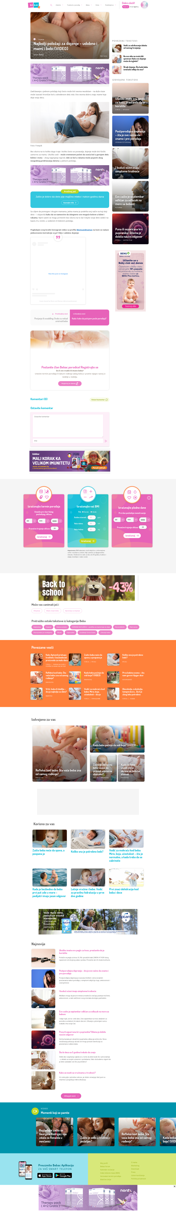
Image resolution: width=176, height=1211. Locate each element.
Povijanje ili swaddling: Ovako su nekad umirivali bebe (51, 320)
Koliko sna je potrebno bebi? (132, 656)
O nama (134, 1162)
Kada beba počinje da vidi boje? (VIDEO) (94, 674)
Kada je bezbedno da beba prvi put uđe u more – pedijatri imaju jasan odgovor (49, 892)
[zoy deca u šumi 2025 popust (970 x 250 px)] (88, 588)
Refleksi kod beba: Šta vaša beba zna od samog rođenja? (57, 675)
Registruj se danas (69, 383)
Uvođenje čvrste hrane (87, 632)
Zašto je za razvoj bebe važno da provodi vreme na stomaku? (102, 769)
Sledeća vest (80, 314)
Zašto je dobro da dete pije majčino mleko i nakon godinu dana (70, 196)
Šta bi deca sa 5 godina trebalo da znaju (77, 1052)
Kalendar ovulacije (107, 1170)
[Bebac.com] (34, 5)
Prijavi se (125, 7)
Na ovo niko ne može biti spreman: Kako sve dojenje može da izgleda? (134, 58)
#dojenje (37, 611)
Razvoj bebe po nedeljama (43, 632)
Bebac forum (105, 1166)
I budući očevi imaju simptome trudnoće (127, 169)
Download (135, 1169)
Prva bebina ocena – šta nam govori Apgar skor (133, 674)
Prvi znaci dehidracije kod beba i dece (124, 890)
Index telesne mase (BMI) (110, 1173)
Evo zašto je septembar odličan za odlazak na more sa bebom (129, 200)
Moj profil (104, 1163)
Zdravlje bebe (105, 632)
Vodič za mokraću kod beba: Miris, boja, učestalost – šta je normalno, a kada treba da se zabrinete (95, 694)
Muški (94, 512)
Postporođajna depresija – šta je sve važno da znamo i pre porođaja (130, 135)
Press (133, 1172)
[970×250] (69, 461)
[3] (69, 74)
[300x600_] (130, 311)
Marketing (135, 1166)
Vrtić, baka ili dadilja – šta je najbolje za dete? (56, 690)
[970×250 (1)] (88, 921)
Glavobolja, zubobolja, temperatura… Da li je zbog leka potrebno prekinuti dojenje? (132, 693)
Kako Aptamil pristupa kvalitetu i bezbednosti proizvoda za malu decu (57, 657)
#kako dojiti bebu (52, 611)
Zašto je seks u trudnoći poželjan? (94, 1139)
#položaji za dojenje (72, 611)
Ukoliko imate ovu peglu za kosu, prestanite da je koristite (130, 102)
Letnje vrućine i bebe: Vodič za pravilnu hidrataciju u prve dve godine (87, 892)
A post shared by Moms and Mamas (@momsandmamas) (58, 301)
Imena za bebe (62, 627)
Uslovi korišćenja (137, 1175)
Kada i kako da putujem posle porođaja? (89, 318)
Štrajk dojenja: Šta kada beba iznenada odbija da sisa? (135, 68)
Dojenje (41, 39)
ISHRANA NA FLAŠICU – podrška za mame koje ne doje (91, 627)
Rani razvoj (133, 627)
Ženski (86, 512)
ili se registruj (134, 7)
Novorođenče (120, 627)
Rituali (59, 632)
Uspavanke (70, 632)
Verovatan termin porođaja (110, 1176)
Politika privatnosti (138, 1179)
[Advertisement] (88, 801)
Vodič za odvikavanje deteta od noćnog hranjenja (135, 46)
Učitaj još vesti (70, 1096)
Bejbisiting (37, 627)
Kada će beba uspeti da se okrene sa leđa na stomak (130, 769)
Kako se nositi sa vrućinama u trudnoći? (77, 1072)
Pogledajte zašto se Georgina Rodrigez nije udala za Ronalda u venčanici (53, 1135)
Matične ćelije (105, 1179)
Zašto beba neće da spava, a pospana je (93, 656)
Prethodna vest (61, 314)
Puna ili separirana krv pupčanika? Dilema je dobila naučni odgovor (129, 232)
